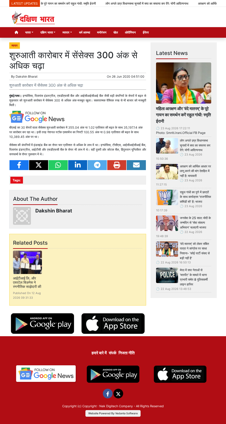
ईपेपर (146, 32)
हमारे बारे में (99, 353)
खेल (115, 32)
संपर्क (112, 353)
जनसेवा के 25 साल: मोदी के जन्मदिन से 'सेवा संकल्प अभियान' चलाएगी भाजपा (195, 222)
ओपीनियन (130, 32)
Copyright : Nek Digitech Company (107, 406)
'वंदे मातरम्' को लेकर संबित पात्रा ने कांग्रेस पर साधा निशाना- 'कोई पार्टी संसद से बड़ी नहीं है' (195, 251)
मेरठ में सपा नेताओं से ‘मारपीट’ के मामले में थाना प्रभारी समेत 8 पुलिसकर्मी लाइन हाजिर (194, 277)
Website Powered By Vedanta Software (113, 413)
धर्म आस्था (84, 32)
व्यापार (14, 45)
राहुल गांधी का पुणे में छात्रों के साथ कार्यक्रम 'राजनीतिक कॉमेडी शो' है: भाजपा (195, 196)
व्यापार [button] (65, 32)
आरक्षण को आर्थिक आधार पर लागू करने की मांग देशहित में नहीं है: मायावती (195, 171)
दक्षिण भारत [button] (46, 32)
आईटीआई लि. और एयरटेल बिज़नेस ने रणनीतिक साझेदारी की (27, 282)
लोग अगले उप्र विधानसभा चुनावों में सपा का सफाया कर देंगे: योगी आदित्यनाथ (139, 3)
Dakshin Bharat (27, 76)
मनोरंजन (101, 32)
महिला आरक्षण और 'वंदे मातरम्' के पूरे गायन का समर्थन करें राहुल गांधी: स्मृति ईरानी (183, 115)
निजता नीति (127, 353)
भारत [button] (28, 32)
